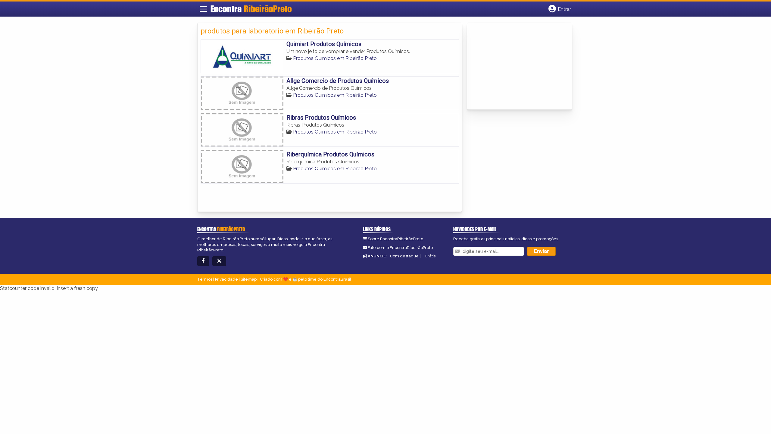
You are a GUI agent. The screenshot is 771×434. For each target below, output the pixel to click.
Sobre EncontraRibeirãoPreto (395, 239)
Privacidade (226, 279)
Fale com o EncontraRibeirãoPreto (400, 247)
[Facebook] (203, 261)
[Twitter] (219, 261)
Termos (204, 279)
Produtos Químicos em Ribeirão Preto (335, 58)
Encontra (251, 8)
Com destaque (404, 256)
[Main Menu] (203, 9)
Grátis (430, 256)
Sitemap (249, 279)
